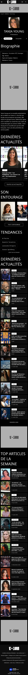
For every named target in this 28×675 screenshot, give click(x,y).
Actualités (19, 38)
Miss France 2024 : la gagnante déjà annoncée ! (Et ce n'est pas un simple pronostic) (19, 560)
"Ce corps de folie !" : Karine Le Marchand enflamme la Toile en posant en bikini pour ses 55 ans (19, 510)
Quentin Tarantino (9, 242)
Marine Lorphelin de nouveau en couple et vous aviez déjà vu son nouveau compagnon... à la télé (19, 573)
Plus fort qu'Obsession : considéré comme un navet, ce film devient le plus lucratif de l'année (18, 376)
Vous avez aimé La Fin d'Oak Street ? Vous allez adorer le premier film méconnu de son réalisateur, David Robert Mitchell (19, 315)
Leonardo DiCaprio (9, 246)
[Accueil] (11, 1)
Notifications (6, 662)
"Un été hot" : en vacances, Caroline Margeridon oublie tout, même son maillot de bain (19, 485)
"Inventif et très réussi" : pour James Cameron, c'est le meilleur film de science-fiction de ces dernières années (19, 352)
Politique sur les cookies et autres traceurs (17, 655)
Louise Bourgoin (6, 123)
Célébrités (7, 13)
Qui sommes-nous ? (21, 653)
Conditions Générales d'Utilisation (9, 653)
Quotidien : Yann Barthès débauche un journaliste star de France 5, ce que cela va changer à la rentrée (19, 612)
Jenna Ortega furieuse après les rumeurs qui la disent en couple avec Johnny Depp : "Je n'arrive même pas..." (19, 585)
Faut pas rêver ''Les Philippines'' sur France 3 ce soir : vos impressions (11, 174)
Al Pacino (5, 238)
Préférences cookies (20, 662)
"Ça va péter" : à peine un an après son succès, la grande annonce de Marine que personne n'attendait (19, 402)
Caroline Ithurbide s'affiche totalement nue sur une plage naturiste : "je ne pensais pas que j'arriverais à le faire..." (19, 476)
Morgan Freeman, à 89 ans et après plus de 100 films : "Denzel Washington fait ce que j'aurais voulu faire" (18, 289)
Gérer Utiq (12, 662)
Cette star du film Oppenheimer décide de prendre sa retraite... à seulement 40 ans (18, 537)
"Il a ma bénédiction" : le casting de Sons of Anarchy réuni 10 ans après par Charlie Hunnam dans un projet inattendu (19, 302)
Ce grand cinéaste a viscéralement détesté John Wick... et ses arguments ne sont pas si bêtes (19, 551)
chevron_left (1, 38)
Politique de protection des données (13, 658)
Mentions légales (4, 655)
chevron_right (26, 38)
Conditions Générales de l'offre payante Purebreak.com (13, 660)
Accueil (2, 13)
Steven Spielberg (8, 249)
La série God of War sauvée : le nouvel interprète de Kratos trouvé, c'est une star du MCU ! (18, 390)
